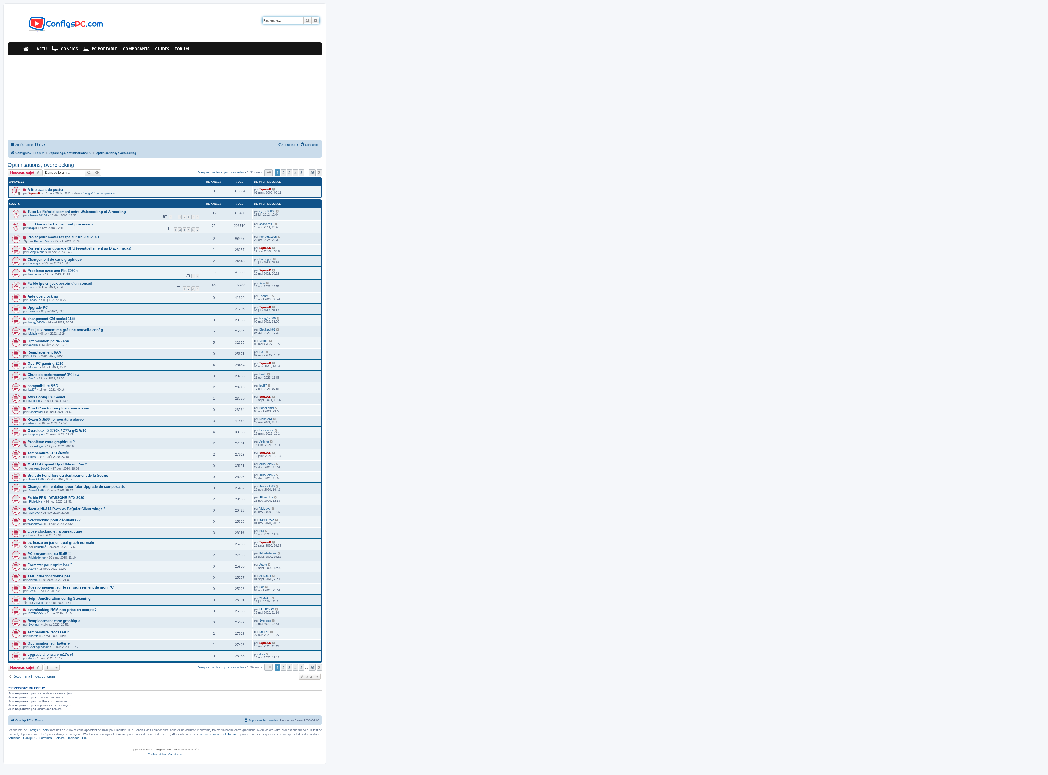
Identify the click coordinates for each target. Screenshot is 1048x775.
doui (31, 658)
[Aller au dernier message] (274, 189)
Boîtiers (60, 738)
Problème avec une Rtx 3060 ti (53, 271)
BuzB (31, 378)
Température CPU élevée (48, 453)
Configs (69, 48)
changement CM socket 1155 (51, 319)
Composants (136, 48)
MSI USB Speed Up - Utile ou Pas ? (57, 464)
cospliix (33, 344)
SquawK (34, 193)
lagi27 (32, 389)
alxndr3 (33, 423)
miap (31, 228)
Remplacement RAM (45, 352)
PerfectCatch (43, 241)
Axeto (32, 568)
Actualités (14, 738)
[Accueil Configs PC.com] (27, 48)
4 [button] (295, 172)
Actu (42, 48)
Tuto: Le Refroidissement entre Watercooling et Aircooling (77, 212)
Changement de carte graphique (55, 259)
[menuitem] (39, 144)
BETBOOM (35, 613)
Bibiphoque (35, 434)
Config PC (30, 738)
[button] (268, 172)
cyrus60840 (267, 211)
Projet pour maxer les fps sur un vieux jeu (63, 237)
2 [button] (283, 172)
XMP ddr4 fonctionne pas (49, 576)
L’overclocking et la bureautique (55, 531)
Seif (30, 591)
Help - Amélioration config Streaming (59, 598)
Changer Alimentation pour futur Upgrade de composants (76, 487)
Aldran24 (34, 579)
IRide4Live (35, 501)
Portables (45, 738)
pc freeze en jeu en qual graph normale (61, 543)
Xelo (262, 283)
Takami (33, 311)
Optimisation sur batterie (49, 643)
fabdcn (263, 340)
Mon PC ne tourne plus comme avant (59, 408)
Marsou (33, 367)
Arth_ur (39, 446)
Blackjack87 (267, 329)
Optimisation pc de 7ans (48, 341)
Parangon (34, 263)
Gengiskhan (36, 252)
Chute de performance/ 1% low (53, 375)
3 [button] (289, 172)
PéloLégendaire (38, 647)
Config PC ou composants (98, 193)
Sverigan (34, 624)
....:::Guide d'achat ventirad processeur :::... (64, 224)
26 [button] (312, 172)
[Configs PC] (57, 25)
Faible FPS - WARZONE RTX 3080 (56, 498)
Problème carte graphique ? (51, 442)
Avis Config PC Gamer (47, 397)
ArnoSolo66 (41, 468)
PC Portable (104, 48)
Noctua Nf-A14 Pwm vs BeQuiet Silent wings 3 (66, 509)
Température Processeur (48, 632)
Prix (84, 738)
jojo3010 (33, 456)
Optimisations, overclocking (41, 165)
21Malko (39, 602)
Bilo (30, 535)
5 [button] (301, 172)
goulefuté (40, 546)
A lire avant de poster (46, 190)
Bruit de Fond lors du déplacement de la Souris (68, 475)
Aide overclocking (43, 296)
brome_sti (34, 274)
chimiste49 (266, 223)
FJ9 (31, 356)
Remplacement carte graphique (54, 621)
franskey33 (35, 523)
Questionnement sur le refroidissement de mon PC (71, 587)
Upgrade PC (38, 307)
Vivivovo (34, 512)
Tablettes (73, 738)
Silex (31, 287)
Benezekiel (35, 412)
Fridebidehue (37, 557)
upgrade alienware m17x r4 (50, 654)
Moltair (32, 333)
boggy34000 (36, 322)
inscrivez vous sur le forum (218, 734)
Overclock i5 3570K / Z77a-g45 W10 (57, 431)
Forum (182, 48)
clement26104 (37, 215)
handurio (34, 400)
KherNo (33, 635)
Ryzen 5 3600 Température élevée (56, 419)
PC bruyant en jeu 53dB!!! (49, 554)
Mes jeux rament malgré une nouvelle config (65, 330)
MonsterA (265, 419)
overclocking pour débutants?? (54, 520)
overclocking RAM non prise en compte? (62, 610)
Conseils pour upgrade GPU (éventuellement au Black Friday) (79, 248)
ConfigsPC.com (38, 730)
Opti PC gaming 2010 (45, 363)
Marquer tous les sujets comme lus (221, 172)
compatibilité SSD (43, 386)
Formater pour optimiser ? (50, 565)
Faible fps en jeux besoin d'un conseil (60, 283)
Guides (162, 48)
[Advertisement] (165, 96)
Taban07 (34, 300)
